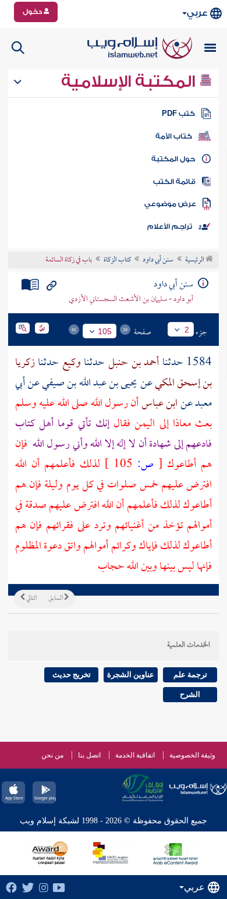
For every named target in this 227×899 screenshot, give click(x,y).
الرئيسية (195, 260)
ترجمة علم (190, 674)
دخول (33, 12)
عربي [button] (197, 13)
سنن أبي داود (158, 260)
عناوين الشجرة (130, 674)
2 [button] (187, 329)
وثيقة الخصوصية (192, 755)
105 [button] (105, 331)
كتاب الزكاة (117, 260)
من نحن (52, 755)
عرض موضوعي (170, 204)
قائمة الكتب (174, 182)
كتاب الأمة (173, 136)
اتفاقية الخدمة (135, 755)
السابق (56, 599)
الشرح (190, 694)
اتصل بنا (89, 755)
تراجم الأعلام (169, 226)
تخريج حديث (71, 674)
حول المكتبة (173, 159)
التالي (31, 599)
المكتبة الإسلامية (130, 81)
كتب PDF (178, 113)
